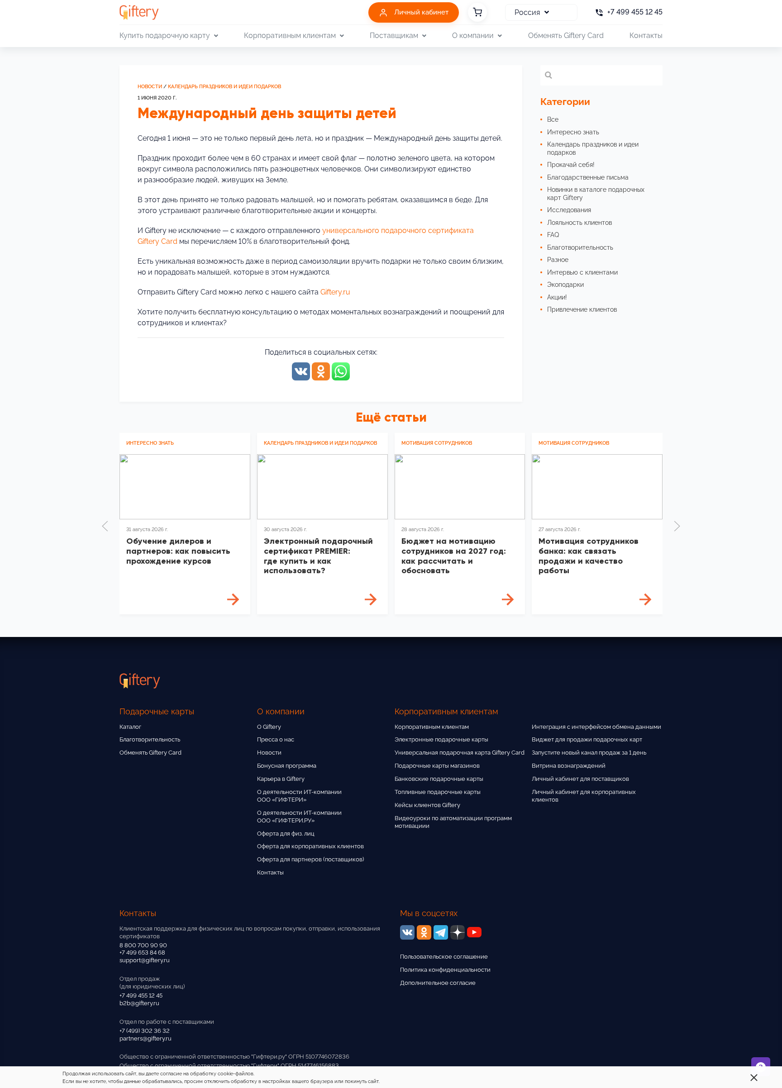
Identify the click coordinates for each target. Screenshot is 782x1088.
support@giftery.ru (144, 960)
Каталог (130, 726)
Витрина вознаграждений (569, 765)
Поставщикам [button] (394, 35)
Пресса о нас (275, 739)
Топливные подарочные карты (438, 792)
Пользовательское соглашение (444, 956)
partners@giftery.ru (145, 1038)
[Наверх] (28, 1059)
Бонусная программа (286, 765)
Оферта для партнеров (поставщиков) (310, 859)
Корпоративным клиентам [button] (290, 35)
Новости (150, 87)
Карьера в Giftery (281, 778)
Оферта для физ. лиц (286, 833)
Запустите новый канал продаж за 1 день (589, 752)
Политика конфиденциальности (445, 969)
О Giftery (269, 726)
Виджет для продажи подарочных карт (587, 739)
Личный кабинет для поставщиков (580, 778)
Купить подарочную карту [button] (164, 35)
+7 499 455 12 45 (140, 995)
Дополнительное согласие (438, 982)
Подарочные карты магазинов (437, 765)
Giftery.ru (335, 292)
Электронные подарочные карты (441, 739)
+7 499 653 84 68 (142, 952)
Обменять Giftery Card (566, 35)
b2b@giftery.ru (139, 1003)
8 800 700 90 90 (143, 945)
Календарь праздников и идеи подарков (224, 87)
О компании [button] (473, 35)
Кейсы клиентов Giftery (427, 805)
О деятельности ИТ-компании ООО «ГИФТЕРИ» (299, 796)
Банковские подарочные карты (439, 778)
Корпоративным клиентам (432, 726)
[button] (105, 526)
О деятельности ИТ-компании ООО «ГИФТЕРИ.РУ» (299, 816)
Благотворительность (149, 739)
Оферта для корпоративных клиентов (310, 846)
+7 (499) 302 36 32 (144, 1030)
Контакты (646, 35)
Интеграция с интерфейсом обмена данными (596, 726)
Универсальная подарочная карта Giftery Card (460, 752)
